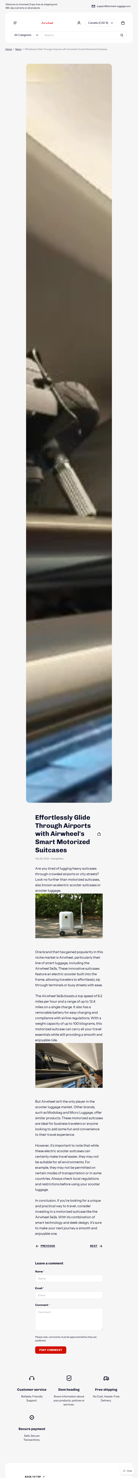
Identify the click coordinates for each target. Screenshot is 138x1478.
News (18, 49)
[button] (123, 23)
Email (39, 1288)
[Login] (79, 23)
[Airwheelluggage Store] (47, 22)
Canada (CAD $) (98, 22)
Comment (42, 1305)
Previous (48, 1246)
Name (39, 1271)
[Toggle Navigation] (15, 23)
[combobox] (84, 35)
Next (93, 1246)
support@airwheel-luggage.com (114, 6)
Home (8, 49)
